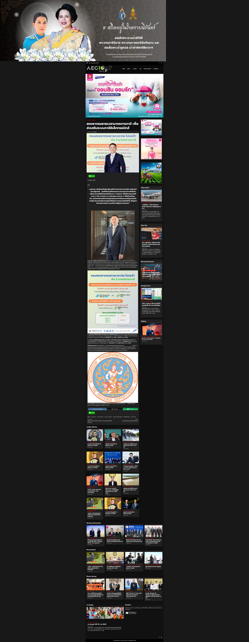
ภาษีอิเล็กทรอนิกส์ (126, 416)
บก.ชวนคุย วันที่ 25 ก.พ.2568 (105, 613)
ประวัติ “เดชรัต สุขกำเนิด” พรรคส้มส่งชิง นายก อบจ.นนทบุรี (95, 479)
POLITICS (94, 486)
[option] (151, 272)
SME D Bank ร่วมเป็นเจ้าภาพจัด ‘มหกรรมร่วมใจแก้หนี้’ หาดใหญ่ (100, 421)
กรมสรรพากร (93, 416)
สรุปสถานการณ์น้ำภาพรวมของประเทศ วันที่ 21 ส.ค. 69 (130, 479)
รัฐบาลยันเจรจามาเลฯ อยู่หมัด (154, 558)
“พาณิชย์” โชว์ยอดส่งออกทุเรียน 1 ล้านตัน (134, 558)
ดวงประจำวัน (90, 442)
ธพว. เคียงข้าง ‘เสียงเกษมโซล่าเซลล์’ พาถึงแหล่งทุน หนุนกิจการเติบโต (151, 233)
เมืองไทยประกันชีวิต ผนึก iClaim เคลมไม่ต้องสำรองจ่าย (115, 531)
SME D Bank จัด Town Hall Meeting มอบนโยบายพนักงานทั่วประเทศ (115, 584)
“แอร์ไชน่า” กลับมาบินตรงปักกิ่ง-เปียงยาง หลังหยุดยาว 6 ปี (151, 196)
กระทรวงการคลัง (100, 416)
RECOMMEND (90, 511)
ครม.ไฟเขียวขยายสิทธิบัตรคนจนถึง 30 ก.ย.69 (115, 558)
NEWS (128, 68)
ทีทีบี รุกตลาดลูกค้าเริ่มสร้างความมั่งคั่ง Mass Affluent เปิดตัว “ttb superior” (96, 531)
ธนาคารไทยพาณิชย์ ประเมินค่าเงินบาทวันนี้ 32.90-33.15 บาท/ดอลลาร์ (151, 274)
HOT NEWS (89, 120)
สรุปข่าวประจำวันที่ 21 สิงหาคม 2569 (130, 503)
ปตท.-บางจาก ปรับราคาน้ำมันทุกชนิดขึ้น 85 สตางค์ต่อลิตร (151, 294)
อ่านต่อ (143, 218)
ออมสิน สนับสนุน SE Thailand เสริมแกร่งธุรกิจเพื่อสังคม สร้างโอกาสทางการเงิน (134, 584)
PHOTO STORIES (91, 591)
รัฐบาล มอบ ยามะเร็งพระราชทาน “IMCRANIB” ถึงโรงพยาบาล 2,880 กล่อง (112, 479)
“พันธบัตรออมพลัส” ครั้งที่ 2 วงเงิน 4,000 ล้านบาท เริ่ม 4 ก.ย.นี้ (130, 457)
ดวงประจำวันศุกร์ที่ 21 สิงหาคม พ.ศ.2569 (112, 503)
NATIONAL (94, 120)
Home (123, 68)
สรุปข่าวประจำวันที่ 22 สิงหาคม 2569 (112, 457)
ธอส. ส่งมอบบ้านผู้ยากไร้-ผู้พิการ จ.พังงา (154, 584)
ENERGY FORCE (145, 301)
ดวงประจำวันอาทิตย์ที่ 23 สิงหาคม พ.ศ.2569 (95, 435)
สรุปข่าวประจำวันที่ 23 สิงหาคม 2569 (112, 435)
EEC (140, 68)
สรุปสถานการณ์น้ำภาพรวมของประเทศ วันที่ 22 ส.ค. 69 (130, 435)
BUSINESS (156, 68)
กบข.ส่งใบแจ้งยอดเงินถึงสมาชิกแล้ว (130, 420)
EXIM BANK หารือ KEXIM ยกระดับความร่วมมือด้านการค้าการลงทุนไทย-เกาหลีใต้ (154, 531)
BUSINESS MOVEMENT (92, 538)
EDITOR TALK (95, 622)
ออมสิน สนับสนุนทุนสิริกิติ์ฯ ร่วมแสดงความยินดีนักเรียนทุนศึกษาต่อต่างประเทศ (96, 584)
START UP (149, 240)
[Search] (161, 69)
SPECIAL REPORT (147, 68)
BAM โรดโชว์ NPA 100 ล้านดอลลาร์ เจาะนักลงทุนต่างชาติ (134, 531)
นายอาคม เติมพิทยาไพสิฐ (117, 416)
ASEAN (134, 68)
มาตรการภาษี (133, 416)
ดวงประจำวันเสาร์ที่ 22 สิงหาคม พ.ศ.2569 (95, 457)
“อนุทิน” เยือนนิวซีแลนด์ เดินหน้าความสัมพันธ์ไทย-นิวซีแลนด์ (95, 503)
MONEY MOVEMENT (146, 270)
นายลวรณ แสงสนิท (108, 416)
